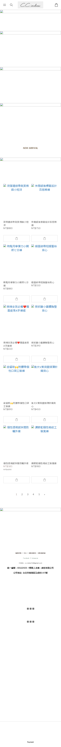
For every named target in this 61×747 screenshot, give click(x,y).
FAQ (25, 553)
